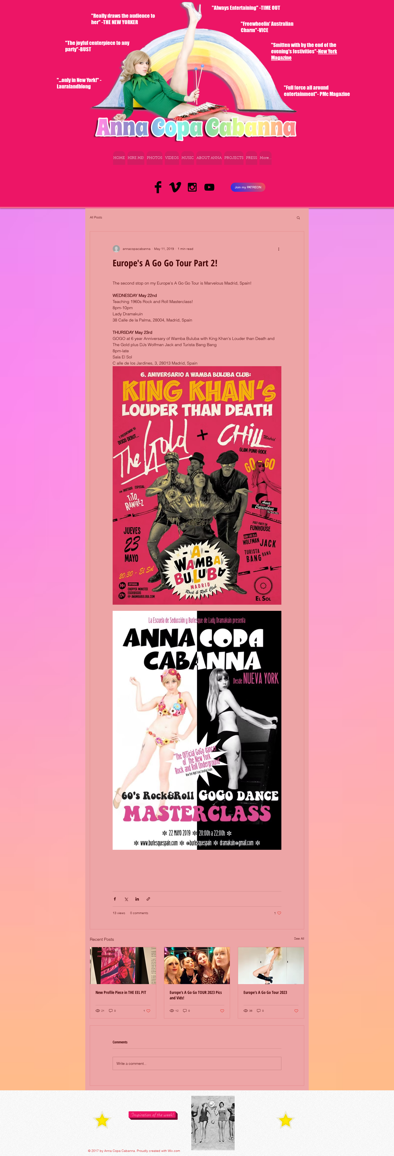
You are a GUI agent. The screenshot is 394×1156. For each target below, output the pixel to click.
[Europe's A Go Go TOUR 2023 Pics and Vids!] (197, 965)
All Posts (96, 217)
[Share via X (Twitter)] (126, 899)
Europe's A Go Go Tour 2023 (265, 992)
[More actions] (278, 248)
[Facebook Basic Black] (158, 187)
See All (299, 938)
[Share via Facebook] (115, 899)
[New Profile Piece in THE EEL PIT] (123, 965)
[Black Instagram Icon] (192, 187)
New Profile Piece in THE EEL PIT (121, 992)
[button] (298, 217)
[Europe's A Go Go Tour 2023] (271, 965)
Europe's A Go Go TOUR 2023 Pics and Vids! (196, 995)
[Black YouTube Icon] (209, 187)
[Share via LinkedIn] (137, 899)
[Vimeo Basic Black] (175, 187)
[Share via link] (148, 899)
